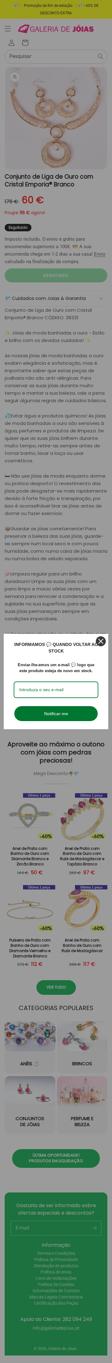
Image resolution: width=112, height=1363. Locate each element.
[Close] (100, 641)
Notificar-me (56, 713)
